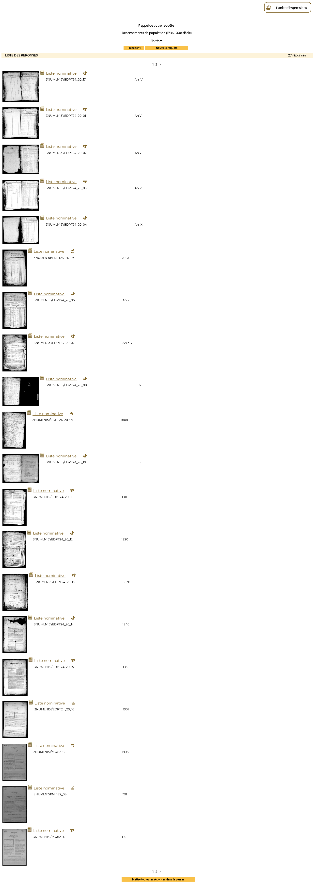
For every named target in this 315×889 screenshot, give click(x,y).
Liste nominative (61, 73)
